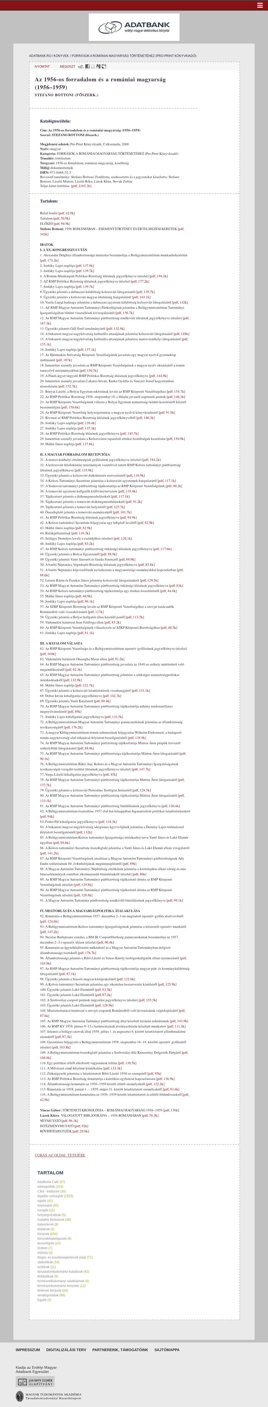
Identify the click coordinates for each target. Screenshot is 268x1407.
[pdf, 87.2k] (102, 994)
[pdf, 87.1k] (67, 973)
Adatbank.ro (40, 56)
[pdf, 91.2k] (133, 501)
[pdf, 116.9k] (135, 475)
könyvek (61, 56)
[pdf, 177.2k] (139, 281)
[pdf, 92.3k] (73, 669)
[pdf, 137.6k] (84, 443)
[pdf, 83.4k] (170, 1089)
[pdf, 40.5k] (168, 627)
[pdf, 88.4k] (101, 701)
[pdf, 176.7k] (86, 952)
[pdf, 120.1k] (122, 538)
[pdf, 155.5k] (147, 1000)
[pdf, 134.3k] (107, 821)
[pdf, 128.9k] (103, 1005)
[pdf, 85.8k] (146, 564)
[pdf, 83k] (175, 585)
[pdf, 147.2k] (49, 931)
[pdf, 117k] (95, 611)
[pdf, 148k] (181, 333)
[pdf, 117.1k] (166, 480)
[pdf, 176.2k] (72, 727)
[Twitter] (93, 66)
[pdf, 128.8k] (82, 895)
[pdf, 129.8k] (82, 884)
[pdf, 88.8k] (85, 748)
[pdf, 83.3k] (102, 989)
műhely (42, 1253)
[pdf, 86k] (139, 874)
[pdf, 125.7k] (115, 506)
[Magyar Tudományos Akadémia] (48, 1400)
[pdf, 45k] (109, 774)
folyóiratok (44, 1205)
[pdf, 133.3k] (112, 1068)
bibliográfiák (46, 1187)
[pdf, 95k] (154, 1073)
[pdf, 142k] (179, 302)
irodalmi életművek (50, 1220)
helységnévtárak (49, 1215)
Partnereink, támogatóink (120, 1350)
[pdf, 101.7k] (121, 512)
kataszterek (45, 1224)
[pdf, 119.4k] (127, 491)
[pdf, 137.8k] (84, 265)
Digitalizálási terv (66, 1350)
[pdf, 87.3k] (62, 1036)
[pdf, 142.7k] (111, 695)
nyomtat (42, 66)
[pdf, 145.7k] (128, 433)
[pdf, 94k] (47, 816)
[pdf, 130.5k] (126, 1062)
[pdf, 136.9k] (165, 1078)
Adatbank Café (48, 1182)
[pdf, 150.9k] (175, 438)
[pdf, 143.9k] (178, 1021)
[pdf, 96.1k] (69, 1120)
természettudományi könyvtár (58, 1286)
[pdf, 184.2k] (151, 459)
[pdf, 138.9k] (136, 737)
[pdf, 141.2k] (49, 853)
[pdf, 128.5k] (141, 790)
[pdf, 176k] (171, 1110)
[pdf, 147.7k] (140, 769)
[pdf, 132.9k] (115, 328)
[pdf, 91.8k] (166, 412)
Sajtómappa (167, 1350)
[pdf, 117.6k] (161, 548)
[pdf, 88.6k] (61, 842)
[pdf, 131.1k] (140, 690)
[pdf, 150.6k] (70, 407)
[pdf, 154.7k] (175, 391)
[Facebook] (87, 66)
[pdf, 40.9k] (83, 596)
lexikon (42, 1248)
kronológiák (45, 1243)
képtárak (43, 1229)
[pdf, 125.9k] (166, 984)
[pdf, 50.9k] (61, 218)
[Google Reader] (98, 66)
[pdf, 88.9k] (108, 554)
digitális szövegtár (50, 1196)
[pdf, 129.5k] (148, 580)
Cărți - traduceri (48, 1191)
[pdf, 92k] (81, 1125)
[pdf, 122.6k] (125, 979)
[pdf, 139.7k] (84, 270)
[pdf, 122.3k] (154, 1083)
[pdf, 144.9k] (158, 375)
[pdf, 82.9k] (145, 522)
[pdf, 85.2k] (112, 622)
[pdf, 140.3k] (145, 417)
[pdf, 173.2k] (49, 260)
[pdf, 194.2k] (158, 276)
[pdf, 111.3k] (176, 1026)
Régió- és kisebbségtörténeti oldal (61, 1257)
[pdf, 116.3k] (80, 533)
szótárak (43, 1267)
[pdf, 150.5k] (88, 370)
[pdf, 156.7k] (124, 312)
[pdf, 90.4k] (105, 942)
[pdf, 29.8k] (80, 1131)
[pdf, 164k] (48, 653)
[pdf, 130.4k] (170, 805)
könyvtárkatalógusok (52, 1238)
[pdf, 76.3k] (149, 1115)
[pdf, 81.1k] (85, 632)
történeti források (49, 1290)
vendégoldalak (48, 1295)
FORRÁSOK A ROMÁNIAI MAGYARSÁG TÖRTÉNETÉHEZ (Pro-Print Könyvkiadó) (134, 56)
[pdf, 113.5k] (134, 617)
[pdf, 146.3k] (175, 396)
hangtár (42, 1210)
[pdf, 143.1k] (140, 297)
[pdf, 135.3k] (86, 428)
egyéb (41, 1201)
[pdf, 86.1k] (85, 601)
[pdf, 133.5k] (113, 716)
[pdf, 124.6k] (49, 921)
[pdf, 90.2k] (173, 485)
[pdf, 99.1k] (174, 900)
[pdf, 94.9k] (61, 223)
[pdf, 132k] (84, 832)
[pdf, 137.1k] (86, 349)
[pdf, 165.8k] (60, 1047)
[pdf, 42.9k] (66, 213)
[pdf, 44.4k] (168, 590)
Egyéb (42, 1300)
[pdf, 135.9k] (83, 470)
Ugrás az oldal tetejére (60, 1155)
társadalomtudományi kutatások (60, 1271)
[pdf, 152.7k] (67, 386)
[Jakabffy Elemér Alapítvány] (35, 1386)
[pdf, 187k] (63, 360)
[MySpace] (104, 66)
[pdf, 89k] (74, 711)
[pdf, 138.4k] (86, 422)
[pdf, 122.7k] (84, 685)
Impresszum (28, 1350)
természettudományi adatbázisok (60, 1281)
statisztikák (45, 1262)
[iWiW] (80, 66)
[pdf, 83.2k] (85, 543)
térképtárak (45, 1276)
